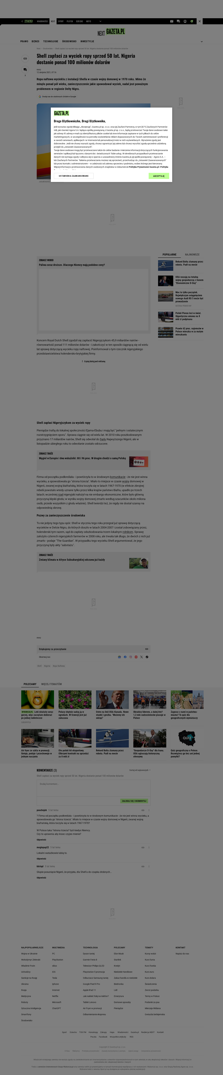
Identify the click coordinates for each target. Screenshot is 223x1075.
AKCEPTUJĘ (159, 176)
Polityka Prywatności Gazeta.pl (144, 167)
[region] (111, 145)
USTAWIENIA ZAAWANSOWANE (73, 176)
